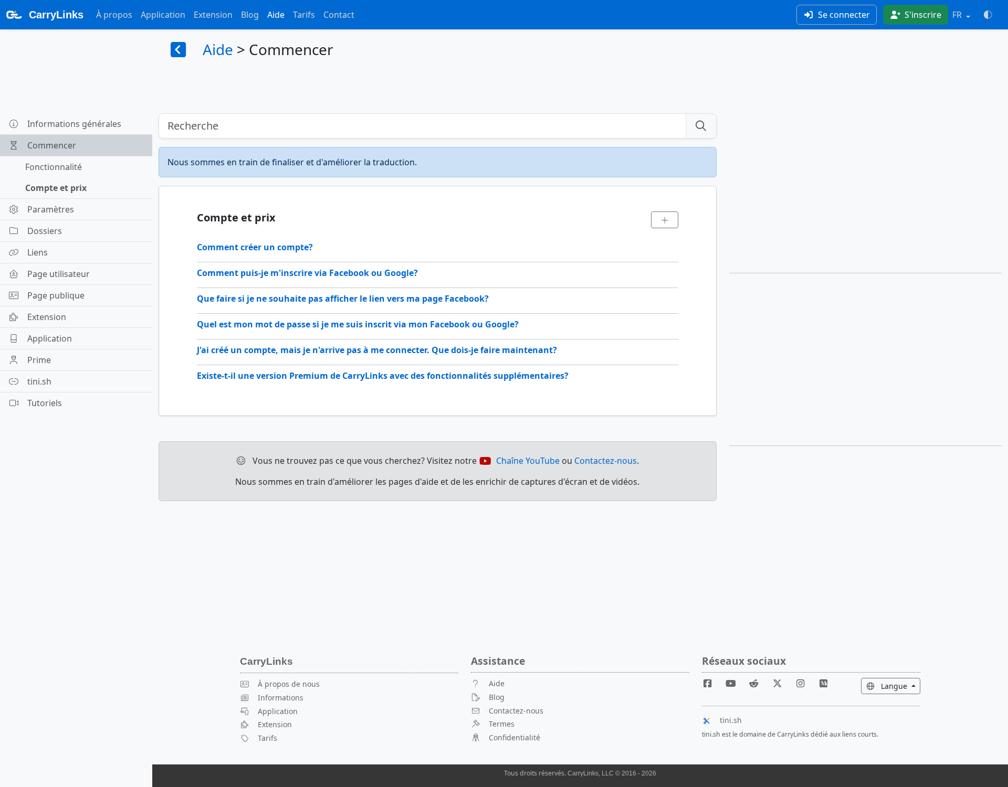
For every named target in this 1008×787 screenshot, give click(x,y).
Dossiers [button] (44, 231)
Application (163, 14)
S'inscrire (921, 14)
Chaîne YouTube (528, 460)
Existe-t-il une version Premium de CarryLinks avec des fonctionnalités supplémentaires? (383, 375)
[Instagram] (805, 683)
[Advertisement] (865, 186)
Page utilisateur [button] (58, 274)
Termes (501, 724)
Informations (280, 698)
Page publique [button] (56, 295)
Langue (899, 685)
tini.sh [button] (39, 381)
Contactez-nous (605, 460)
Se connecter (843, 14)
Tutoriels (44, 403)
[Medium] (824, 683)
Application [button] (49, 338)
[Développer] (664, 219)
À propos (114, 14)
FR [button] (958, 14)
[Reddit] (758, 683)
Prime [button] (39, 360)
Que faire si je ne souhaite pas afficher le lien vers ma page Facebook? (343, 298)
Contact (338, 14)
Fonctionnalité (53, 167)
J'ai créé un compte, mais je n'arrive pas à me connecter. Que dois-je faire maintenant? (377, 350)
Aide (276, 14)
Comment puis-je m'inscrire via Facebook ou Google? (307, 273)
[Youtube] (735, 683)
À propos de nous (289, 684)
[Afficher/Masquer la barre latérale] (178, 50)
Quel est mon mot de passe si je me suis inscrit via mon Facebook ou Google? (358, 324)
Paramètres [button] (50, 209)
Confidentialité (514, 737)
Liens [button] (37, 252)
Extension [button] (46, 317)
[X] (781, 683)
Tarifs (304, 14)
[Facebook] (712, 683)
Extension (213, 14)
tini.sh (731, 720)
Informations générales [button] (74, 124)
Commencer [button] (51, 145)
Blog (250, 14)
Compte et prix (56, 188)
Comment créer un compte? (255, 247)
